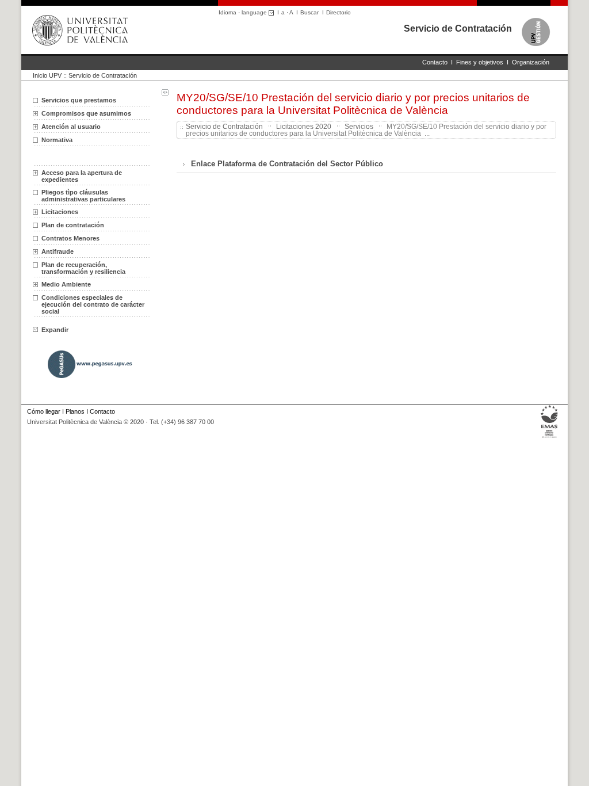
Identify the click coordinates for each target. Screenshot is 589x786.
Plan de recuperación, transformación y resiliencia (83, 268)
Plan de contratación (72, 225)
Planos (75, 411)
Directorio (338, 12)
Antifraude (57, 251)
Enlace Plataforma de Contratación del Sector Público (287, 163)
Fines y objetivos (479, 62)
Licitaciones (59, 211)
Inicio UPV (47, 75)
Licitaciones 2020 (303, 126)
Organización (530, 62)
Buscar (309, 12)
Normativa (56, 139)
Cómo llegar (43, 411)
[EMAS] (549, 438)
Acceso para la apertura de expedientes (81, 176)
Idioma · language (244, 12)
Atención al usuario (71, 126)
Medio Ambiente (66, 284)
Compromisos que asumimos (86, 113)
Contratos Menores (70, 238)
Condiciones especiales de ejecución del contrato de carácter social (92, 304)
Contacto (435, 62)
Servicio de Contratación (458, 28)
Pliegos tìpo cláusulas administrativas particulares (83, 196)
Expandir (54, 329)
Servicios (359, 126)
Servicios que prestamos (78, 100)
